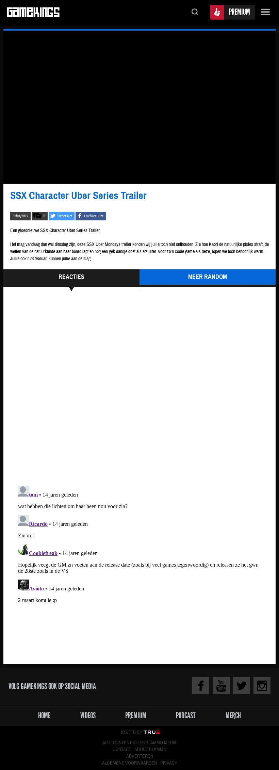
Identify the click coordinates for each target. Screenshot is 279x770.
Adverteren (139, 756)
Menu (265, 13)
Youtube (221, 685)
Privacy (168, 763)
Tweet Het (64, 216)
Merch (233, 715)
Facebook (200, 685)
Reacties (71, 277)
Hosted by (130, 733)
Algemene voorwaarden (129, 763)
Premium (239, 12)
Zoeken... (195, 13)
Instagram (261, 685)
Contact (122, 750)
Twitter (241, 685)
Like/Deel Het (93, 216)
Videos (88, 715)
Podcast (186, 715)
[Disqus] (139, 387)
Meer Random (207, 277)
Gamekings (33, 13)
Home (44, 715)
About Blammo (150, 750)
